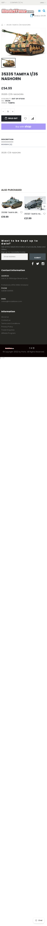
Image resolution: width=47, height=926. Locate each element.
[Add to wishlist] (25, 118)
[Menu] (39, 11)
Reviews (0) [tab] (6, 144)
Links (42, 3)
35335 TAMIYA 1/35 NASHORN (19, 76)
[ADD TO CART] (18, 200)
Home (2, 25)
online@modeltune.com (11, 301)
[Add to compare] (33, 118)
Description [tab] (7, 139)
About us (5, 317)
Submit (37, 257)
